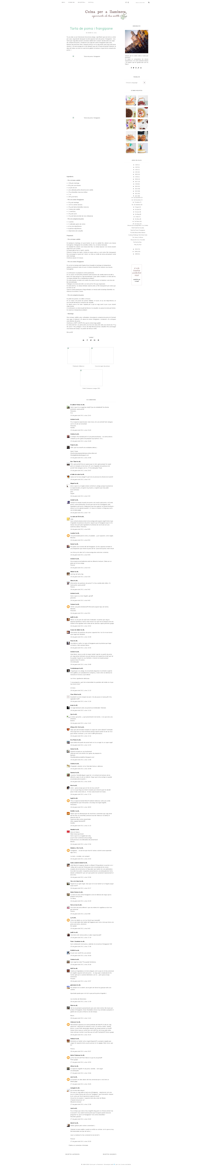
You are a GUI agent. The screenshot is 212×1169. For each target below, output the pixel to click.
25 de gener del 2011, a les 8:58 (80, 914)
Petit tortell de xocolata (138, 227)
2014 (136, 188)
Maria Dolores (74, 892)
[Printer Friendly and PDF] (84, 340)
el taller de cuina (75, 474)
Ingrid (72, 798)
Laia (71, 1108)
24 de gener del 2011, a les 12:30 (80, 745)
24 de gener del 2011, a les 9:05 (80, 555)
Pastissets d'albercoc (78, 366)
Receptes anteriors (72, 1154)
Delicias (72, 1038)
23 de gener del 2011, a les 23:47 (80, 470)
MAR (71, 968)
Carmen (72, 604)
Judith (72, 617)
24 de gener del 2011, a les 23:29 (80, 901)
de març (137, 219)
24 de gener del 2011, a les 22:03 (80, 859)
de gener (137, 223)
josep (72, 705)
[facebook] (126, 2)
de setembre (137, 204)
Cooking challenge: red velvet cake (137, 235)
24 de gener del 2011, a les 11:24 (80, 701)
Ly (71, 917)
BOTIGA (90, 2)
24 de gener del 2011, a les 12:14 (80, 736)
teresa (72, 749)
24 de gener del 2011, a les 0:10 (80, 479)
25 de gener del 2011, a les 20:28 (80, 964)
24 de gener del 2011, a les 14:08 (80, 768)
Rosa (71, 641)
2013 (136, 191)
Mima (72, 580)
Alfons (72, 1066)
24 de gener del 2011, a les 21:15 (80, 825)
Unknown (73, 1022)
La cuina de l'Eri (75, 516)
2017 (136, 181)
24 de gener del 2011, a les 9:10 (80, 567)
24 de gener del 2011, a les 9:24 (80, 576)
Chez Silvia (73, 694)
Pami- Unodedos (75, 941)
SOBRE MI (71, 2)
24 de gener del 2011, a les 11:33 (80, 710)
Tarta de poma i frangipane (138, 230)
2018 (136, 179)
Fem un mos (74, 905)
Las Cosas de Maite (124, 1164)
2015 (136, 186)
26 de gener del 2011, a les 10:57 (80, 981)
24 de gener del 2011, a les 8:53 (80, 540)
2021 (136, 172)
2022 (136, 169)
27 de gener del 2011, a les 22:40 (80, 1119)
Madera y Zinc (74, 848)
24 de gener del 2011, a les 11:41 (80, 723)
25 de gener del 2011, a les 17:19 (80, 937)
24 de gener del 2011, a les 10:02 (80, 626)
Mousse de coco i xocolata (138, 239)
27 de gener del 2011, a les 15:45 (80, 1084)
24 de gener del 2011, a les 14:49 (80, 781)
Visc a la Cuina (74, 881)
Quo (71, 714)
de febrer (137, 221)
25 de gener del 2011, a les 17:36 (80, 946)
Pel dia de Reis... (137, 242)
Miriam (72, 571)
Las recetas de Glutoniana (78, 999)
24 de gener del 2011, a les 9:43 (80, 600)
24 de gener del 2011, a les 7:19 (80, 512)
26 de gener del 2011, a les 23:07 (80, 1051)
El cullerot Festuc (75, 404)
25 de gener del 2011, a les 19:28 (80, 955)
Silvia (71, 1005)
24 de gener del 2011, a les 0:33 (80, 496)
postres (91, 337)
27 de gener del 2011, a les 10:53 (80, 1062)
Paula (72, 445)
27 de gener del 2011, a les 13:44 (80, 1073)
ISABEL (72, 811)
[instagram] (129, 2)
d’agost (137, 207)
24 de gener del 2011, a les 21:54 (80, 844)
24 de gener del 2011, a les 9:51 (80, 613)
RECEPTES (81, 2)
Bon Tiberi (73, 461)
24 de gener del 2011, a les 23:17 (80, 888)
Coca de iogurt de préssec (102, 366)
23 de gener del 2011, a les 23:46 (80, 457)
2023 (136, 167)
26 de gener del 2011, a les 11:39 (80, 1001)
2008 (136, 254)
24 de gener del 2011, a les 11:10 (80, 690)
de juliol (137, 209)
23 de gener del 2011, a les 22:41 (80, 415)
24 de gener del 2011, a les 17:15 (80, 794)
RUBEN (72, 950)
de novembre (137, 200)
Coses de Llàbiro (75, 630)
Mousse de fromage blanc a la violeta (138, 225)
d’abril (137, 216)
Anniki (72, 500)
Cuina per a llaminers (96, 1164)
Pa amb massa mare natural (137, 232)
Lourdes (72, 533)
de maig (137, 214)
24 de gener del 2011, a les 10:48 (80, 664)
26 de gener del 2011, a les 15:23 (80, 1035)
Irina (71, 785)
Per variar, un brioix (138, 237)
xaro (71, 1077)
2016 (136, 184)
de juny (137, 212)
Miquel (72, 483)
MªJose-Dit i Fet (75, 727)
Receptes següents (109, 1154)
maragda (73, 1088)
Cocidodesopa (74, 668)
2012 (136, 193)
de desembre (137, 197)
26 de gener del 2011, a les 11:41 (80, 1018)
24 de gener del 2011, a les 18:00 (80, 807)
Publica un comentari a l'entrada (78, 1145)
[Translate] (144, 82)
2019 (136, 176)
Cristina (72, 434)
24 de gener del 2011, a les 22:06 (80, 877)
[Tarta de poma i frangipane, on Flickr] (91, 83)
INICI (63, 2)
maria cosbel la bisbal (76, 863)
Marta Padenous (75, 1055)
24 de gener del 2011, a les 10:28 (80, 637)
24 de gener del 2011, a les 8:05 (80, 529)
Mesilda (72, 829)
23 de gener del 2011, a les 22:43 (80, 430)
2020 (136, 174)
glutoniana (73, 985)
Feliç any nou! (137, 244)
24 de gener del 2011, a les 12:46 (80, 759)
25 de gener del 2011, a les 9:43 (80, 928)
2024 (136, 164)
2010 (136, 249)
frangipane (108, 39)
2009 (136, 251)
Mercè (72, 1123)
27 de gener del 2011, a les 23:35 (80, 1141)
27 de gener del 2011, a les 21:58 (80, 1104)
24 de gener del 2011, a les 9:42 (80, 589)
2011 (136, 196)
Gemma (72, 772)
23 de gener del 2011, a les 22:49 (80, 441)
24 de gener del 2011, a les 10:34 (80, 648)
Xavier (72, 544)
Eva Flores (73, 740)
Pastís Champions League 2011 (91, 388)
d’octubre (137, 202)
